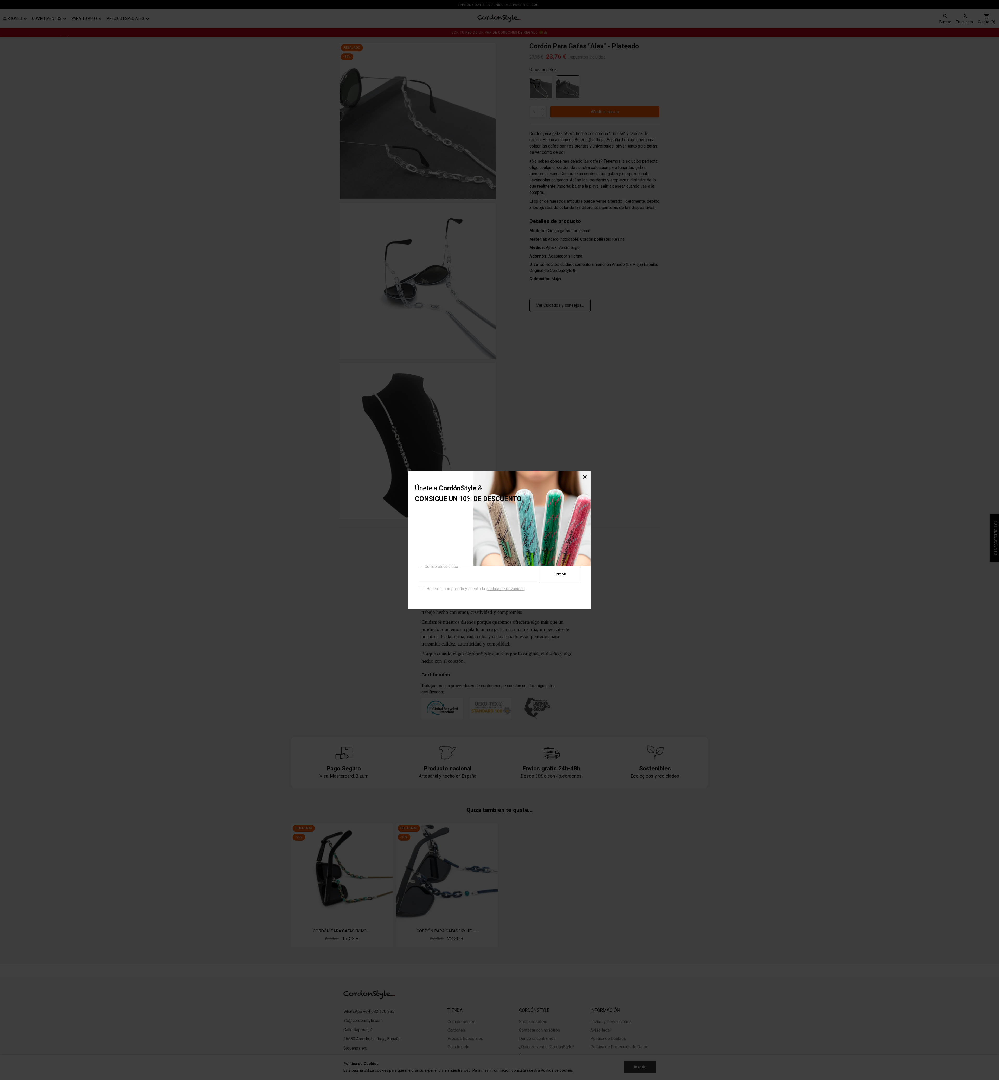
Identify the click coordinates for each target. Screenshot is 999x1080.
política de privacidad (505, 588)
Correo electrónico (441, 566)
